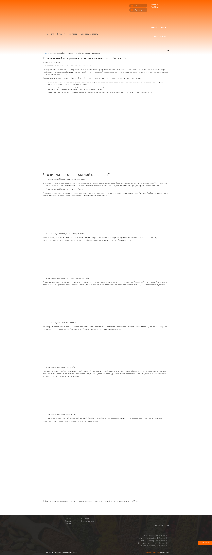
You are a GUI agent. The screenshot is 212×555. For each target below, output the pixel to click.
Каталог (61, 34)
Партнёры (73, 34)
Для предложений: (154, 538)
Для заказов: (156, 535)
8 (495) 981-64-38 (162, 525)
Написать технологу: (153, 543)
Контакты (138, 10)
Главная (50, 34)
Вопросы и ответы (89, 34)
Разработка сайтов (152, 552)
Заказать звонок (204, 542)
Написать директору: (154, 546)
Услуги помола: (155, 541)
